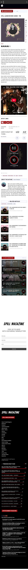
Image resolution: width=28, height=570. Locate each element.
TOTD (3, 451)
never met (20, 175)
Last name (3, 340)
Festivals (3, 434)
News (3, 437)
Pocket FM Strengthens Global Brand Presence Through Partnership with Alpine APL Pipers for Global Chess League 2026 (14, 547)
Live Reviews (4, 432)
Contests (3, 446)
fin (14, 175)
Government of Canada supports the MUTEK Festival (13, 519)
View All (23, 257)
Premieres (3, 425)
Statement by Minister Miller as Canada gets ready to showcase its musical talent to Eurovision (13, 524)
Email (3, 344)
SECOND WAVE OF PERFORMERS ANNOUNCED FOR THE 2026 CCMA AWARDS (13, 528)
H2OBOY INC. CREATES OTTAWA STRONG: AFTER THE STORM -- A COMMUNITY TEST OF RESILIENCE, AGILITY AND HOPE (13, 534)
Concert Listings (5, 442)
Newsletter (4, 423)
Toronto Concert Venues (6, 443)
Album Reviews (4, 173)
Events (3, 439)
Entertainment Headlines (6, 440)
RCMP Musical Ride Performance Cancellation (12, 538)
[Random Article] (3, 14)
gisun (17, 175)
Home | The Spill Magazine (7, 422)
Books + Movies (4, 429)
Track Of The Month (5, 426)
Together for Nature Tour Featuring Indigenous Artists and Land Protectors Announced (13, 553)
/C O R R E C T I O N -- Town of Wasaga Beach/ (13, 542)
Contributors (4, 449)
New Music (4, 448)
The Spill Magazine (11, 459)
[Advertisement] (14, 309)
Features (3, 431)
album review (5, 175)
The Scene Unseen (5, 454)
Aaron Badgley (16, 179)
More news (3, 556)
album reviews (10, 175)
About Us (3, 445)
